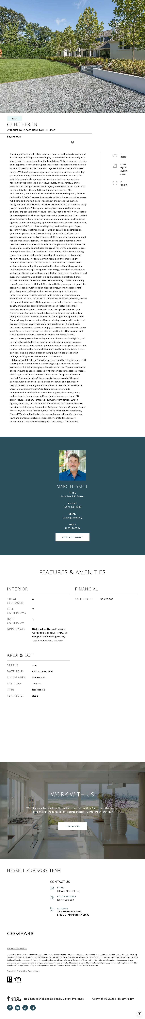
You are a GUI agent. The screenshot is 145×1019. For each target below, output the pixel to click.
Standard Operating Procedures (23, 971)
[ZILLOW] (33, 1008)
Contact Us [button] (72, 826)
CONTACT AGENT (72, 537)
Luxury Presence (73, 998)
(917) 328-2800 (72, 506)
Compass (80, 955)
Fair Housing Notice (17, 948)
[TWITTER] (25, 1008)
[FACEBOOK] (10, 1008)
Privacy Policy (125, 998)
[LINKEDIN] (17, 1008)
